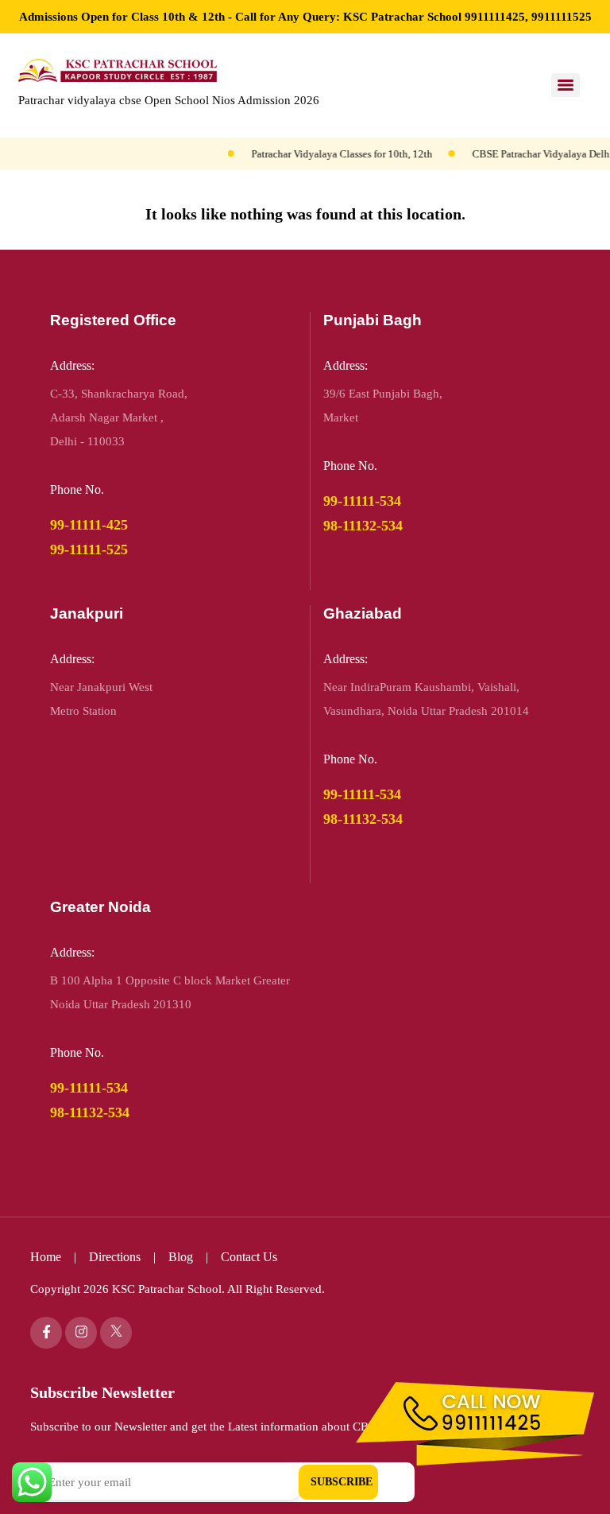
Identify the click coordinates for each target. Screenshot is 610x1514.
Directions (115, 1257)
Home (45, 1257)
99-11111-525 (89, 549)
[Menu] (565, 85)
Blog (182, 1257)
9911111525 (561, 16)
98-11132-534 (363, 526)
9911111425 (495, 16)
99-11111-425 (89, 525)
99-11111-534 (362, 501)
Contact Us (249, 1257)
